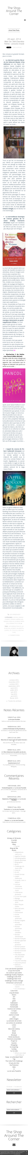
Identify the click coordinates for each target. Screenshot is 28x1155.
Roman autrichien (18, 928)
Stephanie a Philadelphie (9, 799)
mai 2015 (14, 694)
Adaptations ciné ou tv (19, 853)
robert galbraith (17, 628)
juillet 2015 (14, 690)
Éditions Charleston (18, 966)
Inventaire (14, 1013)
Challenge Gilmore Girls (19, 867)
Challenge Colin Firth (14, 977)
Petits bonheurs (14, 1037)
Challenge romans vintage (14, 981)
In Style (14, 1011)
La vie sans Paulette (14, 719)
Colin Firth (14, 991)
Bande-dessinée (20, 860)
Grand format (19, 874)
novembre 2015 (14, 682)
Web (14, 1067)
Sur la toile (14, 1051)
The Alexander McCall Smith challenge (20, 957)
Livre (14, 1027)
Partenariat (19, 912)
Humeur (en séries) (14, 1009)
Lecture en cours (18, 889)
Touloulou (7, 809)
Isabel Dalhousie (18, 877)
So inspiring (14, 1047)
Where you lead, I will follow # (20, 1054)
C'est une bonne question (14, 969)
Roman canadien (18, 932)
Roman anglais (9, 621)
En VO (17, 872)
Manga (17, 898)
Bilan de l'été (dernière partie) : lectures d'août (14, 42)
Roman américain (17, 619)
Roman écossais (20, 951)
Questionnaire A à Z (14, 763)
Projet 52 (14, 1041)
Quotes (14, 1043)
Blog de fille (14, 848)
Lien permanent (14, 614)
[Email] (14, 1144)
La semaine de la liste (14, 1021)
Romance (18, 953)
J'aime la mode (14, 1015)
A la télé (14, 840)
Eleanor (7, 820)
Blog (14, 844)
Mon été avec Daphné (19, 909)
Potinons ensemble (14, 1039)
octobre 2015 (14, 684)
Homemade (14, 1007)
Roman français (20, 939)
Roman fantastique (19, 936)
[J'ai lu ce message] (26, 1151)
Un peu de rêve (14, 1063)
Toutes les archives (14, 701)
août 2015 (14, 688)
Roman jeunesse (18, 944)
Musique (14, 1035)
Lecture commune (18, 885)
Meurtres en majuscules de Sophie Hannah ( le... (14, 740)
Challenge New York (14, 979)
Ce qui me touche (14, 971)
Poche (17, 915)
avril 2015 (14, 696)
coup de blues (14, 993)
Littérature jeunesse (18, 893)
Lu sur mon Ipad (20, 896)
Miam (14, 1031)
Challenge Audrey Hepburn (14, 975)
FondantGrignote (7, 788)
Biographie (18, 862)
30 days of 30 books (14, 838)
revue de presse (20, 963)
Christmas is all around (14, 983)
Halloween (14, 1003)
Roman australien (18, 923)
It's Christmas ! (20, 989)
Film (14, 999)
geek (14, 1001)
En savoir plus (17, 1153)
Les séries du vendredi (14, 1023)
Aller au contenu (6, 2)
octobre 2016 (14, 680)
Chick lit (17, 870)
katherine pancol (15, 626)
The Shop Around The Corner (14, 11)
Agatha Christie (20, 856)
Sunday (14, 1049)
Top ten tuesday (20, 961)
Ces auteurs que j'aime (14, 973)
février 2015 (14, 698)
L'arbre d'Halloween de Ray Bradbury (14, 729)
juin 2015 (14, 692)
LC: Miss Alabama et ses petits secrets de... (14, 752)
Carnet (17, 846)
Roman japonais (20, 941)
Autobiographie (20, 858)
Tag (14, 1059)
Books (15, 617)
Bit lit (17, 864)
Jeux (14, 1017)
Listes (14, 1025)
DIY (14, 997)
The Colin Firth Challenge (14, 1061)
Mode (14, 1033)
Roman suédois (20, 949)
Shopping (14, 1045)
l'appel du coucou (11, 630)
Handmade (14, 1005)
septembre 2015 (14, 686)
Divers (14, 995)
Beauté (14, 842)
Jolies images (14, 1019)
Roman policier (15, 623)
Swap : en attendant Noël (14, 1057)
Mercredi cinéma (14, 1029)
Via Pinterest (14, 1065)
